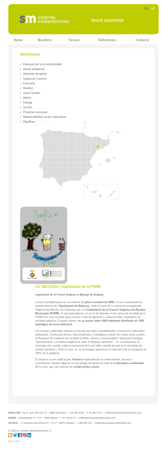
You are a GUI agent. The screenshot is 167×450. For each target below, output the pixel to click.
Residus (28, 88)
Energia (27, 102)
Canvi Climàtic (31, 93)
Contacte (142, 40)
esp (146, 8)
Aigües (27, 97)
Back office (14, 441)
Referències (107, 40)
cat (153, 8)
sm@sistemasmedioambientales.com (112, 422)
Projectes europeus (35, 112)
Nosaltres (45, 40)
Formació (29, 83)
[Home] (46, 19)
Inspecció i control (35, 78)
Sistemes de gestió (35, 74)
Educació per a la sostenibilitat (42, 64)
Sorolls (27, 107)
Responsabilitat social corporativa (44, 117)
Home (18, 40)
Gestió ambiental (33, 69)
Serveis (74, 40)
